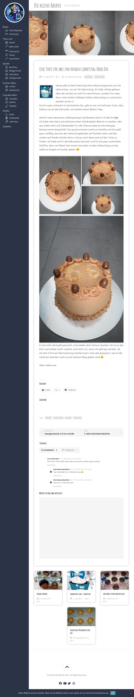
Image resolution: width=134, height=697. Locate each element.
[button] (60, 185)
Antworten (51, 465)
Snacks (6, 110)
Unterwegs (14, 34)
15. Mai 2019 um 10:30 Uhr (71, 459)
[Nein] (130, 693)
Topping (12, 106)
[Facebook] (60, 683)
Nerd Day (13, 67)
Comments (50, 450)
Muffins (12, 102)
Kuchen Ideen (9, 83)
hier (116, 117)
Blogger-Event (15, 71)
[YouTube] (64, 683)
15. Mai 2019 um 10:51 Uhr (82, 469)
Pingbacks (71, 450)
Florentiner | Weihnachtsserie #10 (80, 632)
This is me (7, 39)
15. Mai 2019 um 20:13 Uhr (82, 480)
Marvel (12, 42)
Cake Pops (13, 121)
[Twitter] (69, 683)
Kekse (11, 114)
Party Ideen (14, 74)
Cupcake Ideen (10, 95)
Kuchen (12, 86)
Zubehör (7, 126)
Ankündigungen (15, 30)
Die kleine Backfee (47, 5)
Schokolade (14, 118)
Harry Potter (14, 59)
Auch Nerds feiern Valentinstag (114, 593)
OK (113, 693)
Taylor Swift (14, 46)
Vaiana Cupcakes (42, 593)
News (5, 27)
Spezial (6, 63)
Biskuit (48, 418)
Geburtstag (58, 418)
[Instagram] (73, 683)
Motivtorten (14, 90)
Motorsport (14, 51)
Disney (12, 55)
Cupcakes (13, 99)
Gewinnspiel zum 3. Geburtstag (80, 594)
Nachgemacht (15, 78)
